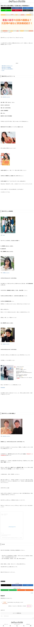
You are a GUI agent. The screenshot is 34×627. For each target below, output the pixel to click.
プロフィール (6, 624)
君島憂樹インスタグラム (6, 272)
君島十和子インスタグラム (6, 436)
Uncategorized (3, 581)
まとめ (3, 70)
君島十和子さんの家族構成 (6, 67)
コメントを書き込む (17, 613)
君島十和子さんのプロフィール (7, 65)
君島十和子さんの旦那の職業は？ (7, 68)
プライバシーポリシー (17, 624)
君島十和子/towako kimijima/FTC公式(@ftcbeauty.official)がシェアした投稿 (12, 537)
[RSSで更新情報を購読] (25, 590)
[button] (28, 10)
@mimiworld (3, 387)
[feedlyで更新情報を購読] (9, 590)
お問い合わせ (28, 624)
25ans (4, 235)
